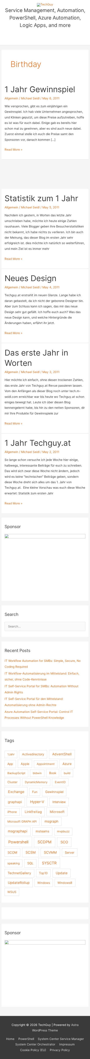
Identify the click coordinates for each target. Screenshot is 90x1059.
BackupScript (16, 773)
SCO (64, 842)
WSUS (11, 892)
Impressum (67, 1044)
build (67, 773)
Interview (59, 802)
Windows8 (64, 883)
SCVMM (50, 852)
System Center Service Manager (61, 1039)
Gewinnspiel (54, 792)
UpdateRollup (18, 883)
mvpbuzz (63, 831)
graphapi (15, 802)
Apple (25, 764)
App (10, 764)
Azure (67, 764)
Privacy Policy (60, 1050)
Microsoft (57, 812)
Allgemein (11, 98)
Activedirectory (33, 754)
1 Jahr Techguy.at (38, 443)
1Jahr (11, 754)
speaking (13, 863)
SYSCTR (49, 863)
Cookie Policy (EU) (33, 1050)
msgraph (51, 821)
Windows (43, 883)
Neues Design (30, 278)
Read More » (13, 150)
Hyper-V (37, 802)
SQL (30, 863)
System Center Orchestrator (35, 1044)
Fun (34, 792)
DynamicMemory (36, 782)
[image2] (45, 564)
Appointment (46, 764)
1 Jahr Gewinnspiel (40, 89)
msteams (42, 831)
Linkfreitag (33, 812)
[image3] (45, 970)
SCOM (12, 853)
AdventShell (62, 754)
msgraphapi (17, 831)
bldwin (37, 773)
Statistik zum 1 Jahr (41, 198)
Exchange (16, 791)
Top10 (43, 873)
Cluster (12, 782)
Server (69, 852)
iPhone (12, 812)
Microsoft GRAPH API (22, 821)
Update (62, 873)
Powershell (18, 842)
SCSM (31, 852)
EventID (60, 782)
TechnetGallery (19, 873)
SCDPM (45, 842)
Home (10, 1039)
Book (52, 773)
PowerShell (26, 1039)
